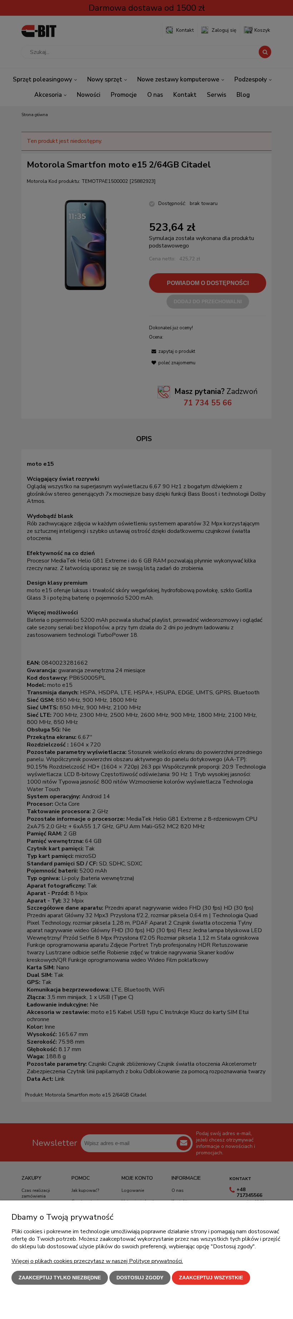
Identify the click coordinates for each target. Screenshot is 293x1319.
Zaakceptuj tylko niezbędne (60, 1277)
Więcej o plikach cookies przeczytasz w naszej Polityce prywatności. (97, 1261)
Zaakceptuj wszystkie (211, 1277)
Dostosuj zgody (139, 1277)
